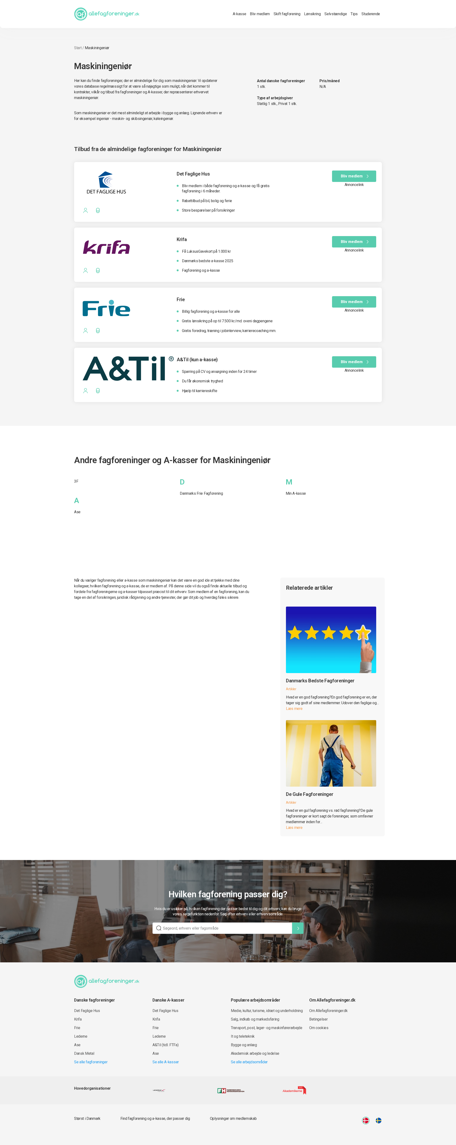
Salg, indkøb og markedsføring (255, 1019)
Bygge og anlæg (244, 1045)
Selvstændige (335, 14)
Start (77, 48)
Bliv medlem (260, 14)
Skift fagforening (287, 14)
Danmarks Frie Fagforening (201, 493)
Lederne (80, 1036)
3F (76, 481)
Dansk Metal (84, 1053)
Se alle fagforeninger (90, 1062)
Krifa (77, 1019)
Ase (77, 512)
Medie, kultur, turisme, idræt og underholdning (267, 1010)
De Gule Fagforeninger (309, 794)
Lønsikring (312, 14)
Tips (354, 14)
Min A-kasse (296, 493)
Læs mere (294, 708)
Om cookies (318, 1028)
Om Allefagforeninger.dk (328, 1010)
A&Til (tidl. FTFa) (165, 1045)
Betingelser (318, 1019)
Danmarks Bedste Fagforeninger (320, 681)
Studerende (370, 14)
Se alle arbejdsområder (249, 1062)
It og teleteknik (243, 1036)
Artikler (291, 689)
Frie (77, 1028)
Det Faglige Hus (87, 1010)
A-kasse (239, 14)
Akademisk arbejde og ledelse (255, 1053)
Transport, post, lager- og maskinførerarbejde (266, 1028)
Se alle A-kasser (165, 1062)
